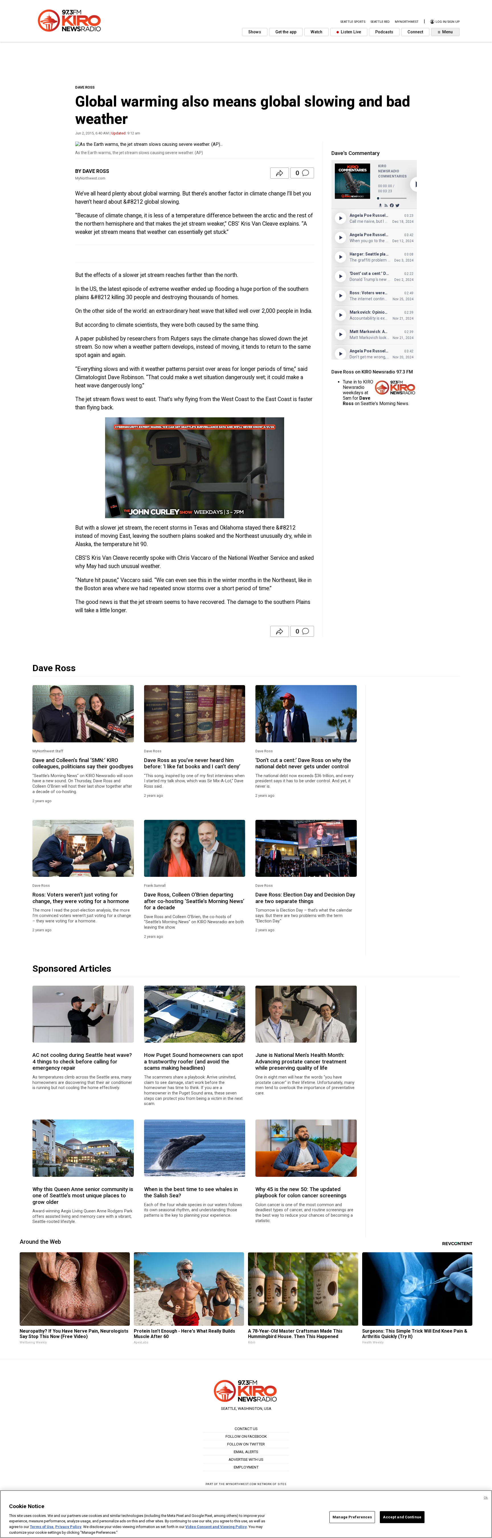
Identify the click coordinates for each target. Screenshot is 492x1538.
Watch (316, 32)
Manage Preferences (352, 1517)
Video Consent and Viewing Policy (216, 1527)
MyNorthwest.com (241, 1484)
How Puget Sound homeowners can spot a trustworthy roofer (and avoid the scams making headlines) (193, 1061)
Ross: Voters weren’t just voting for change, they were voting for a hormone (80, 898)
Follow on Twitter (246, 1444)
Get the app (285, 32)
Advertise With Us (246, 1459)
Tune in (350, 382)
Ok (486, 1498)
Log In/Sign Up (447, 22)
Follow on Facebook (246, 1436)
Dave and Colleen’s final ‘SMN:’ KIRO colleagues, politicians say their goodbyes (82, 763)
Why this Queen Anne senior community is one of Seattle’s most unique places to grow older (82, 1195)
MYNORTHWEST (407, 22)
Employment (246, 1467)
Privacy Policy (68, 1527)
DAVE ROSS (85, 87)
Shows (254, 32)
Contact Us (246, 1428)
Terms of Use (42, 1527)
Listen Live (350, 32)
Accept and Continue (402, 1517)
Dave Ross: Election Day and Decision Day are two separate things (305, 898)
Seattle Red (380, 22)
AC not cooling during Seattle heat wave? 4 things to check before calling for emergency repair (82, 1061)
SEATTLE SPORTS (352, 22)
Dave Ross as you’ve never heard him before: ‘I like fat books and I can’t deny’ (192, 763)
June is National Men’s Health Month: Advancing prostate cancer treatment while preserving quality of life (301, 1061)
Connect (415, 32)
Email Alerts (246, 1451)
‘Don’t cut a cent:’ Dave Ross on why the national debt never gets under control (303, 763)
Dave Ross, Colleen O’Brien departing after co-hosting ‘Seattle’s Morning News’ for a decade (194, 901)
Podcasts (384, 32)
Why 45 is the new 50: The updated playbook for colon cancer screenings (301, 1192)
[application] (194, 467)
